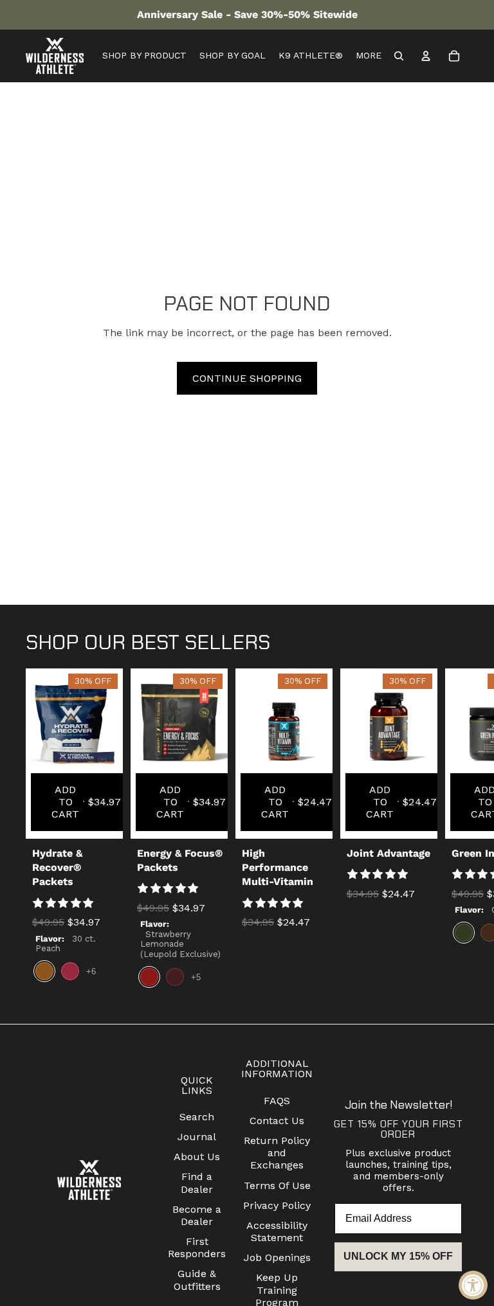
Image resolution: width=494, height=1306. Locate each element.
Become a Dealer (196, 1215)
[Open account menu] (426, 56)
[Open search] (399, 56)
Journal (197, 1137)
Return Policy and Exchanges (277, 1152)
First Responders (197, 1247)
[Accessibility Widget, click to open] (473, 1285)
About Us (197, 1156)
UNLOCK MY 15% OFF (398, 1256)
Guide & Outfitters (197, 1279)
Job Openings (277, 1257)
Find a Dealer (197, 1182)
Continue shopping (247, 378)
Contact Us (277, 1120)
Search (196, 1117)
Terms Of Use (277, 1185)
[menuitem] (368, 56)
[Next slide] (456, 833)
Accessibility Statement (276, 1231)
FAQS (277, 1101)
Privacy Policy (277, 1205)
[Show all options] (91, 971)
